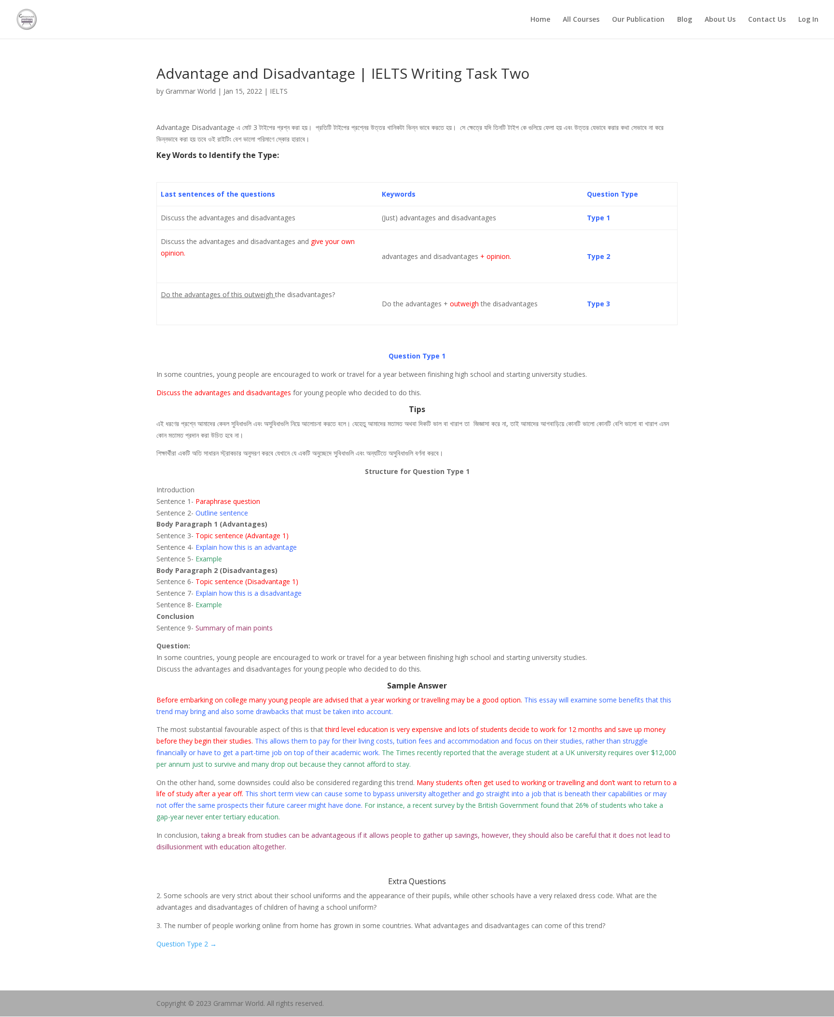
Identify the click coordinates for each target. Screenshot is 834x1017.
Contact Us (767, 20)
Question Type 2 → (186, 943)
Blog (684, 20)
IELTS (279, 91)
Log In (808, 20)
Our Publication (638, 20)
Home (540, 20)
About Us (720, 20)
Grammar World (191, 91)
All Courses (581, 20)
